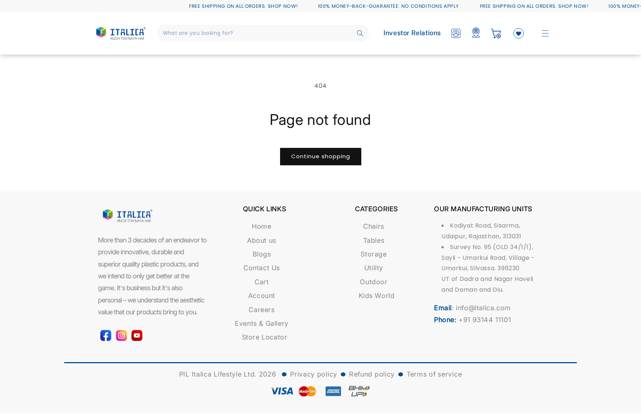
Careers (262, 310)
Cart (261, 282)
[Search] (360, 33)
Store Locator (264, 337)
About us (261, 240)
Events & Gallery (262, 323)
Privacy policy (313, 374)
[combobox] (263, 33)
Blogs (262, 254)
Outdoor (373, 282)
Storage (374, 254)
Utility (373, 268)
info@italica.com (483, 308)
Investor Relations (412, 33)
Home (261, 226)
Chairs (373, 226)
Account (261, 295)
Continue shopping (320, 156)
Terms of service (434, 374)
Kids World (377, 295)
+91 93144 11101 (484, 320)
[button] (545, 33)
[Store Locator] (476, 33)
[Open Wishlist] (518, 33)
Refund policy (372, 374)
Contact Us (261, 268)
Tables (374, 240)
